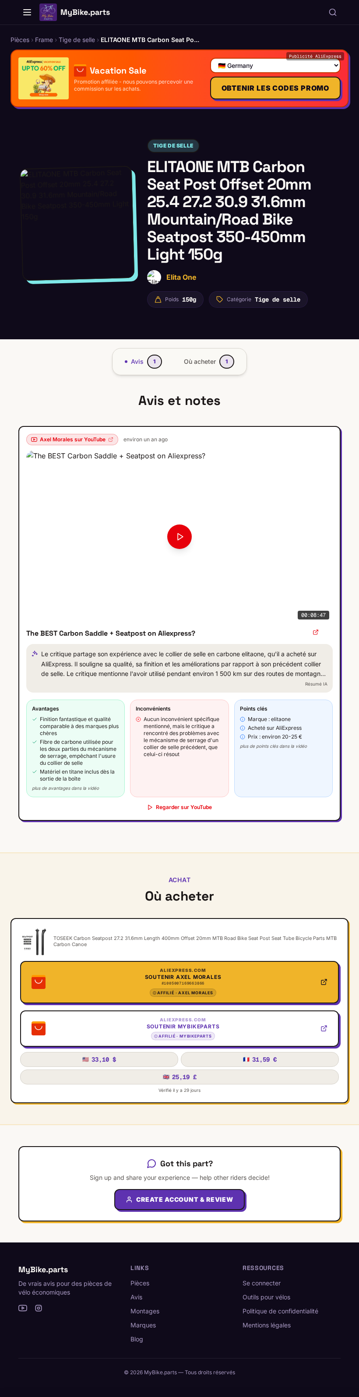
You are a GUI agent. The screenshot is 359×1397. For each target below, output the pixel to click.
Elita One (181, 277)
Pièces (139, 1283)
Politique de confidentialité (280, 1311)
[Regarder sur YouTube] (316, 632)
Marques (143, 1325)
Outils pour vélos (266, 1297)
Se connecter (262, 1283)
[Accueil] (27, 12)
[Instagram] (38, 1308)
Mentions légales (267, 1325)
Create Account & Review (184, 1199)
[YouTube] (22, 1308)
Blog (136, 1339)
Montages (144, 1311)
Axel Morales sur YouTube (73, 439)
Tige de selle (173, 145)
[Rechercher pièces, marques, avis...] (333, 12)
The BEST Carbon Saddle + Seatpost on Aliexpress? (110, 633)
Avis (136, 1297)
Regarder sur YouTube (184, 807)
